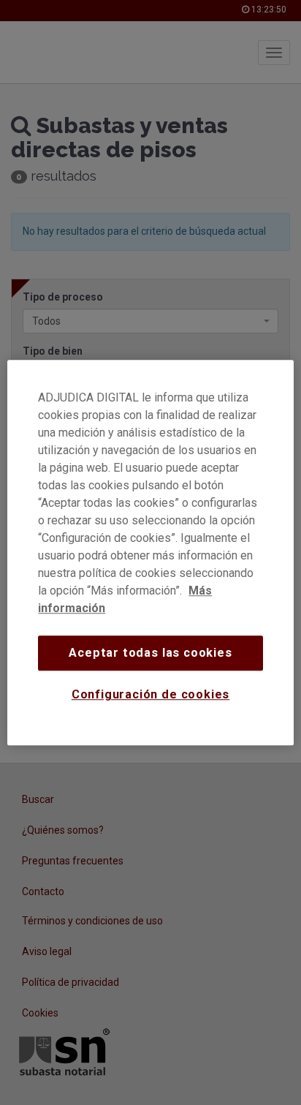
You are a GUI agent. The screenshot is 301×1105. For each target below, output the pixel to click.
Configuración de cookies (151, 695)
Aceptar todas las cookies (150, 653)
